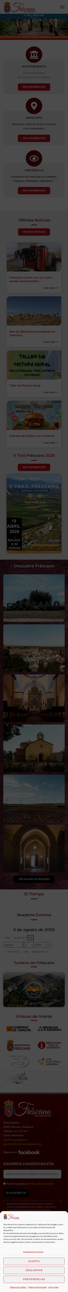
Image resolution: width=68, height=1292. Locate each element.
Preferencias (34, 1279)
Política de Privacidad (37, 1287)
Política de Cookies (18, 1287)
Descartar (34, 1270)
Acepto (34, 1261)
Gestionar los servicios (33, 1251)
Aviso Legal (53, 1287)
